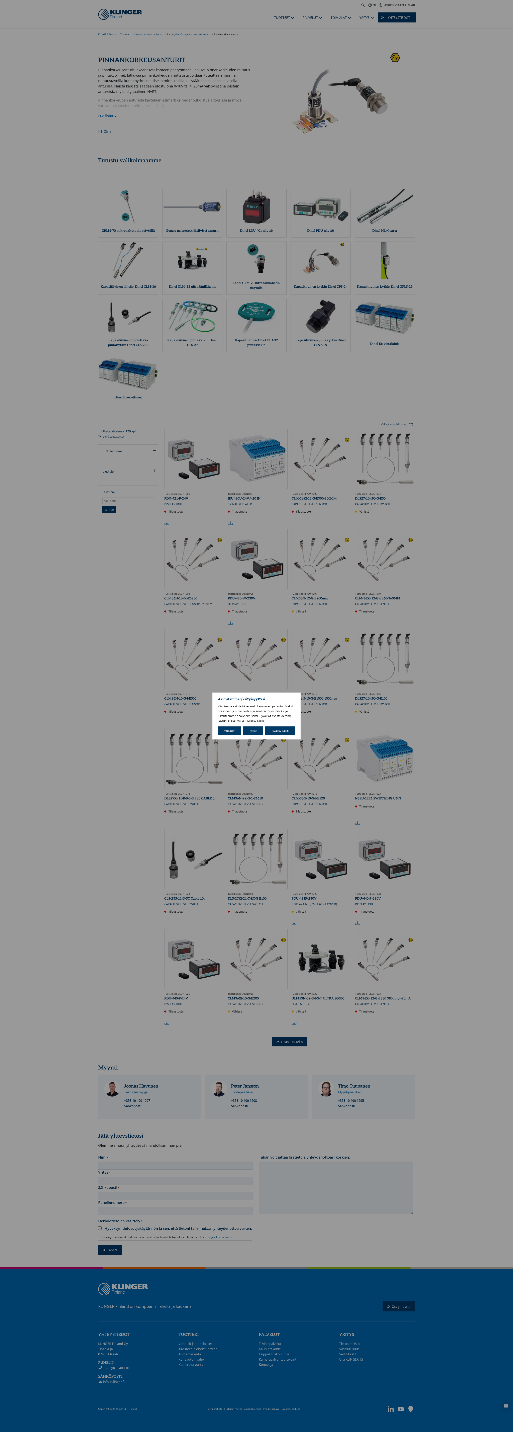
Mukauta (229, 731)
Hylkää (252, 731)
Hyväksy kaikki (280, 731)
